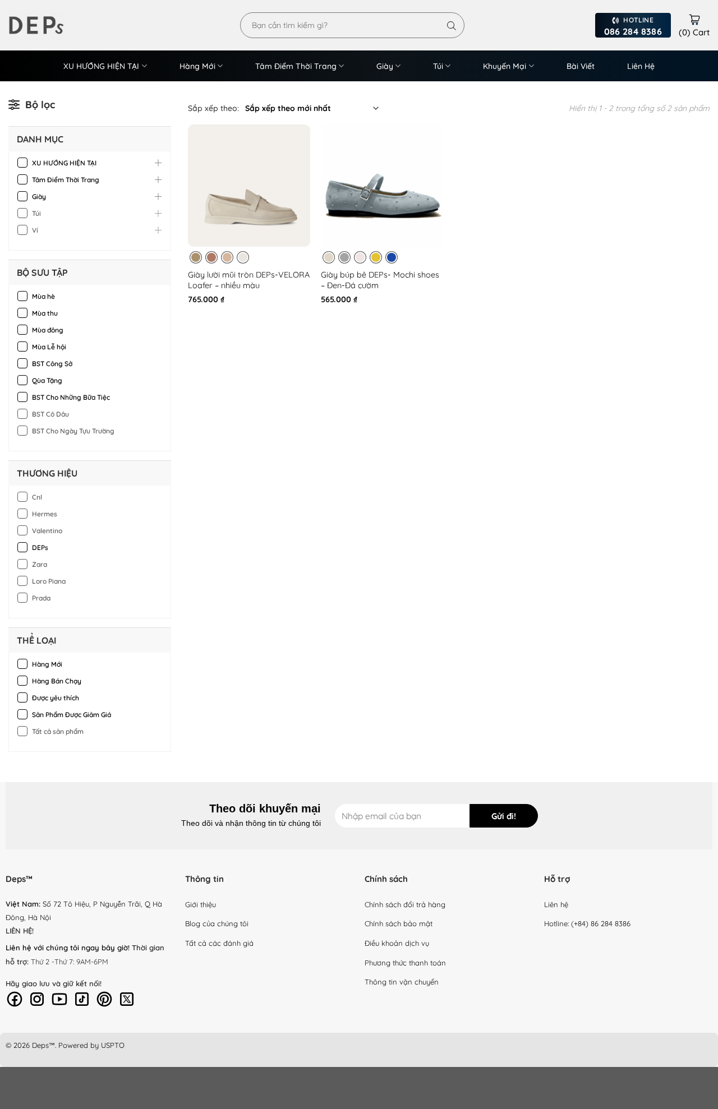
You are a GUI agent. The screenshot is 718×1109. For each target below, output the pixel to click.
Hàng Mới (197, 66)
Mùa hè (43, 296)
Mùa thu (45, 313)
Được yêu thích (55, 698)
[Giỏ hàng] (694, 18)
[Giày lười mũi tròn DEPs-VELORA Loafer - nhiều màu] (249, 185)
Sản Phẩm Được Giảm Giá (71, 714)
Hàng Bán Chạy (56, 681)
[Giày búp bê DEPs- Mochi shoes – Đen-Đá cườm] (382, 185)
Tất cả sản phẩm (58, 731)
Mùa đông (47, 330)
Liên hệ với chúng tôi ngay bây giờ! (68, 947)
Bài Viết (581, 66)
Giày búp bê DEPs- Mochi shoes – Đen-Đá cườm (380, 280)
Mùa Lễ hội (49, 347)
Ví (35, 230)
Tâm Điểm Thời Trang (296, 66)
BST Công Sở (52, 363)
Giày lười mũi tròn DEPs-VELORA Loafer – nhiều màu (249, 280)
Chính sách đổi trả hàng (405, 904)
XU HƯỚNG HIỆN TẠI (101, 66)
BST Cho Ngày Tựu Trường (73, 431)
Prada (41, 598)
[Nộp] (451, 25)
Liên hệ (556, 904)
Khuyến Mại (504, 66)
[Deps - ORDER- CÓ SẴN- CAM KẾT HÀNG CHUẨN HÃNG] (50, 25)
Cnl (37, 497)
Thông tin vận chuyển (402, 981)
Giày (384, 66)
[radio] (195, 257)
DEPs (40, 547)
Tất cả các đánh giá (219, 943)
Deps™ (43, 1045)
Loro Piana (49, 581)
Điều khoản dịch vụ (397, 943)
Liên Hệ (641, 66)
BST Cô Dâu (50, 414)
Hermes (44, 514)
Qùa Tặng (47, 380)
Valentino (47, 530)
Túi (438, 66)
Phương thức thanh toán (405, 962)
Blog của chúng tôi (216, 923)
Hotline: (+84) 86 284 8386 (587, 923)
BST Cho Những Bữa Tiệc (71, 397)
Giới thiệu (200, 904)
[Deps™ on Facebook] (15, 998)
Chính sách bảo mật (398, 923)
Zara (39, 564)
